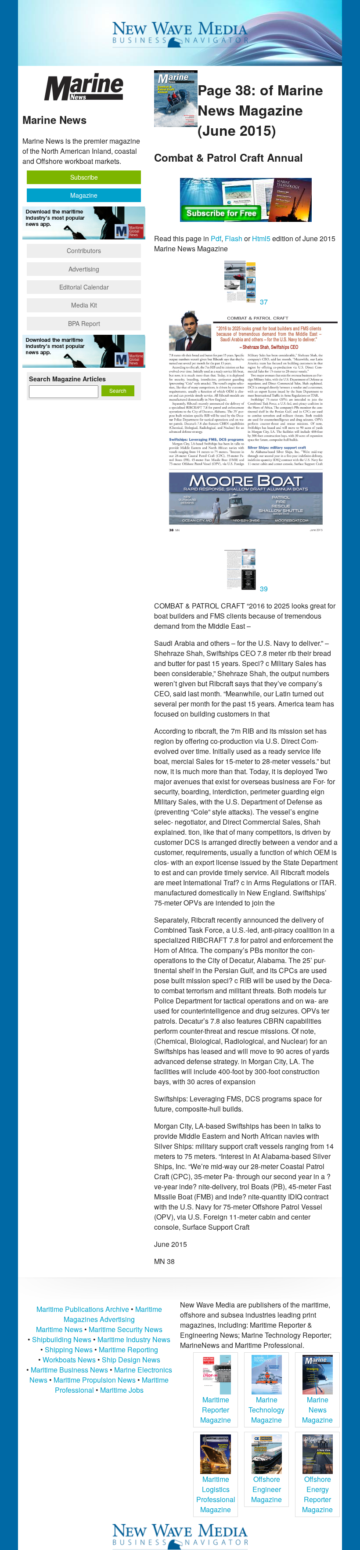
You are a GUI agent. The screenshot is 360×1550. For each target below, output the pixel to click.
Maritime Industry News (133, 1339)
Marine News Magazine (317, 1409)
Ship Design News (131, 1359)
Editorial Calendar (84, 286)
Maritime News (59, 1329)
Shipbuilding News (61, 1339)
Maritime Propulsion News (95, 1380)
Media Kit (84, 305)
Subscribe (84, 177)
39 (263, 588)
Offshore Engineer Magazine (266, 1489)
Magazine (83, 195)
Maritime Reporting (128, 1349)
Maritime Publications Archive (82, 1309)
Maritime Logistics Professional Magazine (215, 1494)
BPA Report (84, 323)
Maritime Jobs (122, 1390)
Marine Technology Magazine (266, 1409)
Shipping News (69, 1349)
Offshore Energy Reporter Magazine (317, 1494)
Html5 (261, 238)
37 (263, 302)
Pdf (216, 238)
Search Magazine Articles (67, 378)
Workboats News (69, 1359)
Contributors (84, 250)
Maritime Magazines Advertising (113, 1314)
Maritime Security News (125, 1329)
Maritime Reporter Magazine (215, 1409)
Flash (233, 238)
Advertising (83, 268)
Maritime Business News (70, 1370)
